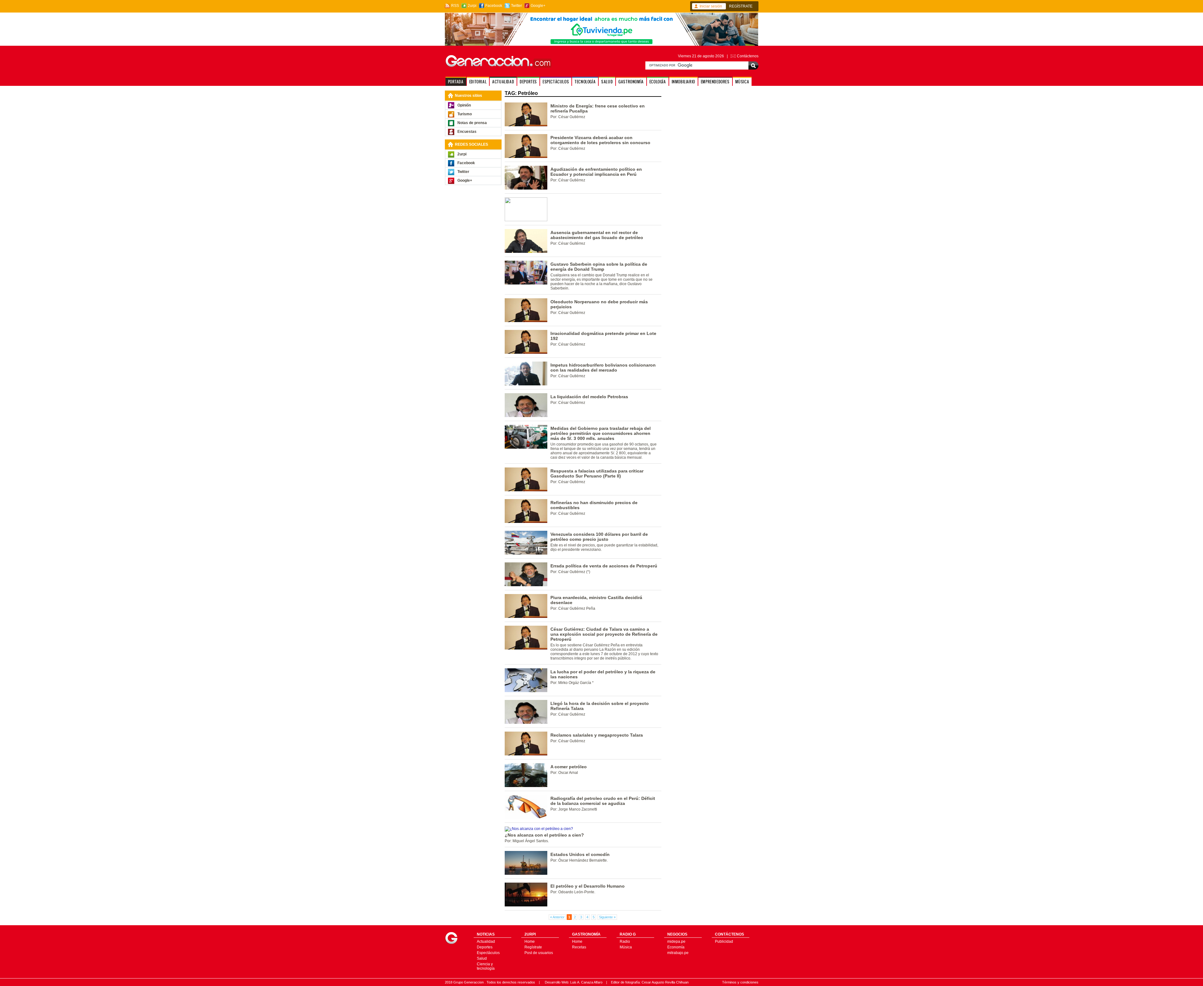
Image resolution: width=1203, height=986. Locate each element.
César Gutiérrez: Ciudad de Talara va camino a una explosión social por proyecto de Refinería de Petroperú (604, 634)
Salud (482, 958)
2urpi (472, 5)
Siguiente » (607, 917)
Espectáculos (488, 953)
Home (529, 941)
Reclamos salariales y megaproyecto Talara (596, 735)
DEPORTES (528, 81)
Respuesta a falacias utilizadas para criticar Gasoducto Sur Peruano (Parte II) (596, 473)
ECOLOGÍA (657, 81)
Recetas (579, 947)
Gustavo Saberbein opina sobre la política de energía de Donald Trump (598, 267)
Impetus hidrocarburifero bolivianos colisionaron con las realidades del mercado (603, 368)
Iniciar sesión (711, 6)
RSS (455, 5)
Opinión (464, 105)
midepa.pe (676, 941)
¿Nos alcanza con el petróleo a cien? (544, 834)
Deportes (484, 947)
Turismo (464, 114)
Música (626, 947)
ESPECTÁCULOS (556, 81)
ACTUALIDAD (503, 81)
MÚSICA (742, 81)
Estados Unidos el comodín (580, 854)
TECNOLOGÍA (585, 81)
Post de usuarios (538, 953)
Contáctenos (747, 56)
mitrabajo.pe (678, 953)
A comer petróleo (568, 766)
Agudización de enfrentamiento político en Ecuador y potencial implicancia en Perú (596, 172)
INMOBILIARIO (683, 81)
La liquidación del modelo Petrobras (589, 396)
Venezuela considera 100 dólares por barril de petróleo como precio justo (599, 537)
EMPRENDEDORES (715, 81)
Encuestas (467, 131)
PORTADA (456, 81)
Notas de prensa (472, 123)
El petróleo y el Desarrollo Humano (587, 886)
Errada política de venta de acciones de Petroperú (603, 565)
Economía (676, 947)
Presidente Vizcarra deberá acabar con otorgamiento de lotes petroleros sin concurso (600, 140)
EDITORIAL (478, 81)
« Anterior (557, 917)
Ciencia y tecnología (486, 966)
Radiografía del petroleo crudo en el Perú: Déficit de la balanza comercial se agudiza (602, 801)
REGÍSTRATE (741, 6)
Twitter (516, 5)
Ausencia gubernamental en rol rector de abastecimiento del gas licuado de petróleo (596, 235)
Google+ (538, 5)
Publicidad (724, 941)
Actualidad (486, 941)
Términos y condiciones (740, 982)
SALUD (607, 81)
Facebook (493, 5)
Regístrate (533, 947)
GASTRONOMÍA (631, 81)
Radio (625, 941)
